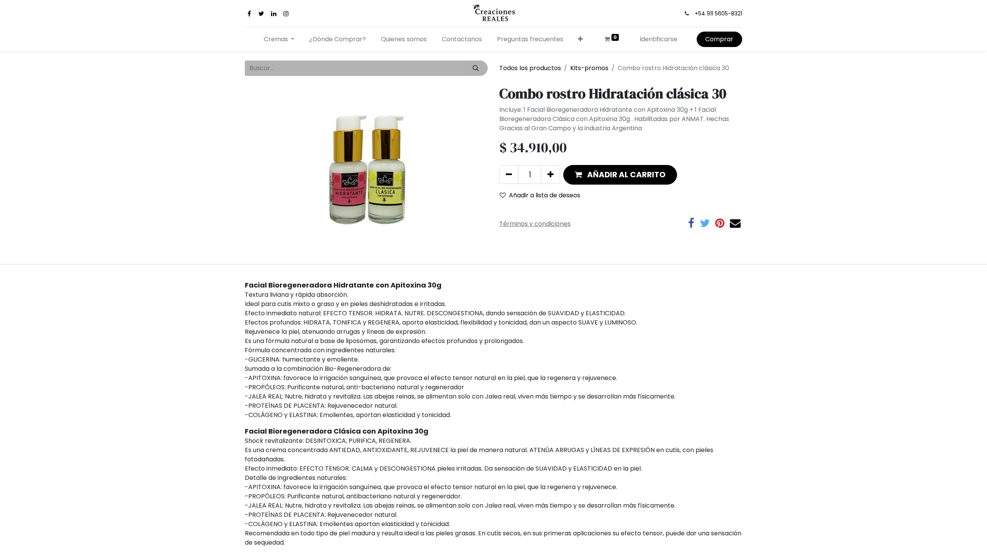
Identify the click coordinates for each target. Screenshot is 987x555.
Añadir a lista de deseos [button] (544, 195)
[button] (581, 39)
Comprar (719, 39)
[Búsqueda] (476, 68)
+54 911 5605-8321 (718, 13)
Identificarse (658, 39)
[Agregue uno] (550, 174)
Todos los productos (530, 68)
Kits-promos (589, 68)
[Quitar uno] (509, 174)
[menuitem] (338, 39)
